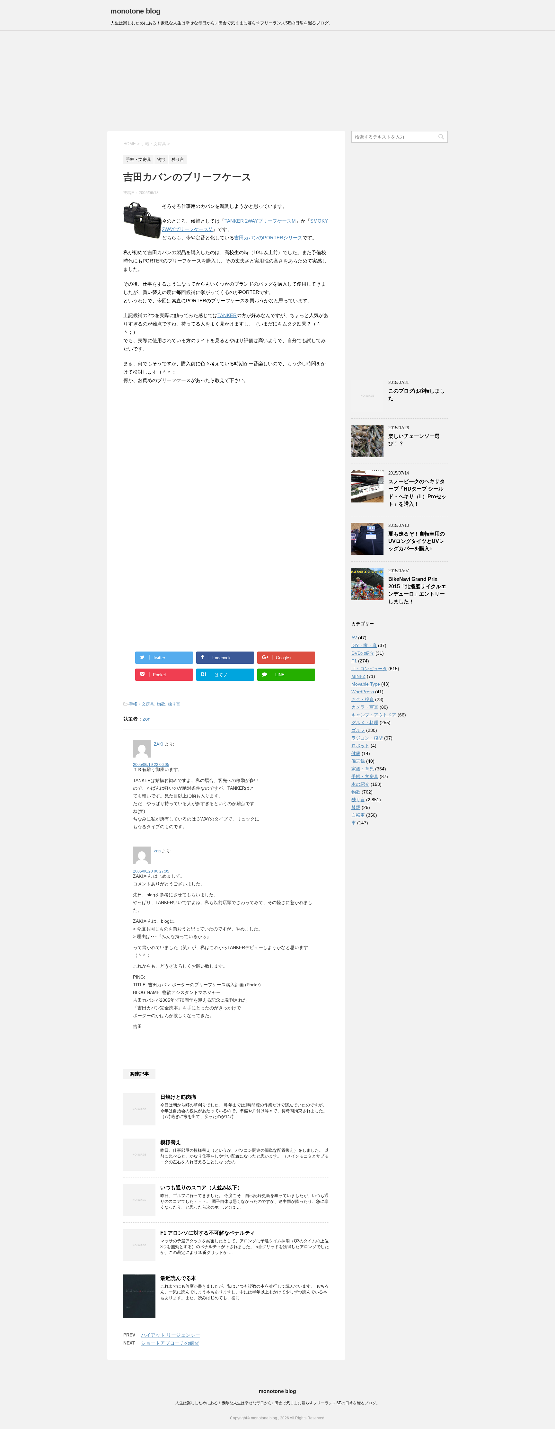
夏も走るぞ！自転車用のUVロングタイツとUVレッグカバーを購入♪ (416, 541)
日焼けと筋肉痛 (178, 1097)
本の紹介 (360, 784)
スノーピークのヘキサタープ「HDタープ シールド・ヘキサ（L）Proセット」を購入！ (417, 493)
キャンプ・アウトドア (373, 714)
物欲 (161, 704)
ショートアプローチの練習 (170, 1343)
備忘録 (358, 761)
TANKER (227, 315)
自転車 (358, 815)
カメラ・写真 (364, 707)
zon (146, 719)
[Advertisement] (277, 81)
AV (354, 637)
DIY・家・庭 (364, 645)
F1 (354, 660)
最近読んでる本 (178, 1278)
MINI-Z (358, 676)
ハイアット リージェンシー (170, 1335)
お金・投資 (362, 699)
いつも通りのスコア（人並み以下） (201, 1187)
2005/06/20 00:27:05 (151, 871)
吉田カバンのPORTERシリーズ (268, 237)
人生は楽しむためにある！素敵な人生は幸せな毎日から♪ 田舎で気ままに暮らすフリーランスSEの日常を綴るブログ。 (277, 1403)
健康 (355, 753)
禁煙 (355, 807)
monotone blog (135, 11)
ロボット (360, 745)
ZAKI (158, 744)
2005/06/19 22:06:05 (151, 764)
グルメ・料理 (364, 722)
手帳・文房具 (141, 704)
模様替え (170, 1142)
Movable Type (365, 684)
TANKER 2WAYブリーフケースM (260, 221)
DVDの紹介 (362, 653)
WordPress (362, 691)
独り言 (174, 704)
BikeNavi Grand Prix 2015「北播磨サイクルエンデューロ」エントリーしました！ (417, 590)
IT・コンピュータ (369, 668)
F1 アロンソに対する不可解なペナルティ (207, 1233)
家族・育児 (362, 768)
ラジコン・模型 (367, 738)
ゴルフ (358, 730)
